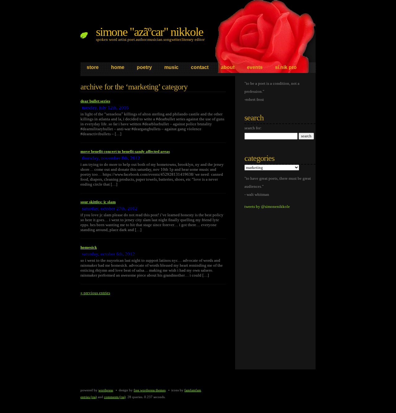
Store (93, 67)
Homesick (88, 247)
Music (171, 67)
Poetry (144, 67)
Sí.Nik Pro (286, 67)
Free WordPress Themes (150, 390)
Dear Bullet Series (95, 101)
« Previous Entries (95, 292)
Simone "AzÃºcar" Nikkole (149, 31)
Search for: (253, 128)
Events (255, 67)
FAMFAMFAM (192, 390)
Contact (200, 67)
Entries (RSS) (88, 397)
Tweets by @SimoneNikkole (267, 206)
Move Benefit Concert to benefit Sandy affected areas (125, 151)
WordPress (105, 390)
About (228, 67)
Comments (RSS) (115, 397)
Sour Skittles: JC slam (98, 202)
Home (117, 67)
